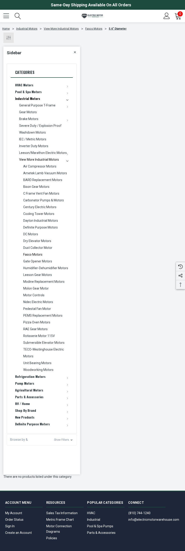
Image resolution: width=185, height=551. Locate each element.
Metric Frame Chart (60, 519)
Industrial (93, 519)
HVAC (91, 513)
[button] (42, 439)
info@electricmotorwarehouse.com (153, 519)
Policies (51, 538)
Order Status (14, 519)
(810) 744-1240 (139, 513)
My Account (13, 513)
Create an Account (18, 533)
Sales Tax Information (62, 513)
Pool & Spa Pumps (100, 526)
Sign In (10, 526)
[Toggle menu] (6, 15)
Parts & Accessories (101, 533)
